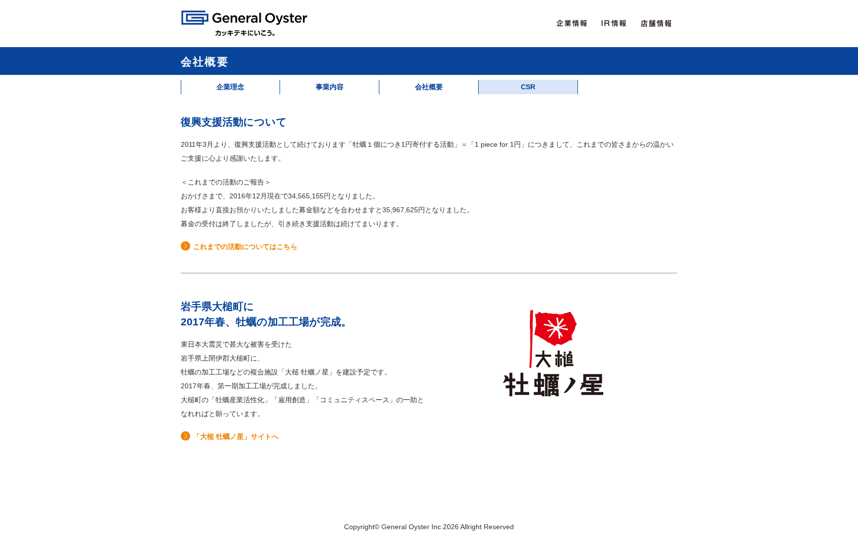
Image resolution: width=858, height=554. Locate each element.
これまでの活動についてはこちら (245, 246)
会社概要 (429, 87)
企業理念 (230, 87)
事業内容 (330, 87)
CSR (528, 87)
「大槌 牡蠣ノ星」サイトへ (236, 436)
